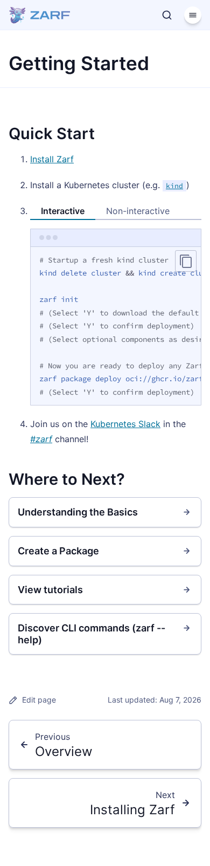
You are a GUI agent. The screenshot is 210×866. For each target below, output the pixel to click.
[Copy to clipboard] (186, 261)
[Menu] (192, 15)
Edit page (39, 699)
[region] (115, 326)
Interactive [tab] (63, 210)
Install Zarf (52, 159)
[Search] (167, 15)
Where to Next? (67, 479)
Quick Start (52, 133)
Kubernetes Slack (125, 423)
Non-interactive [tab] (138, 210)
